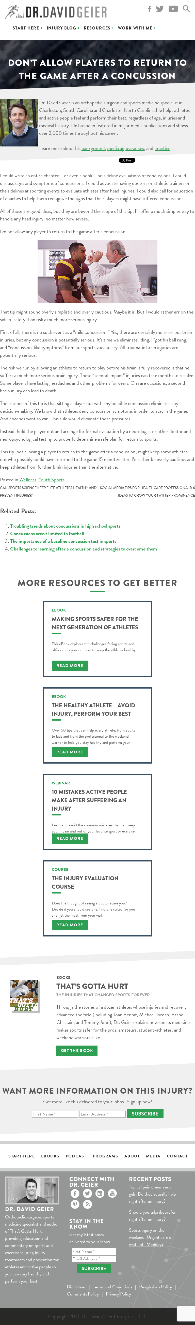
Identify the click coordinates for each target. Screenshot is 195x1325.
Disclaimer (76, 1286)
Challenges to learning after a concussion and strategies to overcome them (83, 549)
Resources (97, 28)
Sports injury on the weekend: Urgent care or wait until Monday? (151, 1237)
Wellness (27, 479)
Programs (105, 1156)
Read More (69, 666)
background (93, 148)
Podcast (76, 1156)
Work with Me (135, 28)
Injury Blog (61, 28)
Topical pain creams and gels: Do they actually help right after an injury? (152, 1193)
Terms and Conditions (112, 1286)
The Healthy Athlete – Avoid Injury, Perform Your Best (93, 709)
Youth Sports (51, 479)
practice (162, 148)
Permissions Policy (155, 1286)
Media (153, 1156)
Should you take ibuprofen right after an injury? (152, 1216)
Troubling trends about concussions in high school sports (65, 526)
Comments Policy (83, 1293)
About (132, 1156)
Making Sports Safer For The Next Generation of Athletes (95, 623)
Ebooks (50, 1156)
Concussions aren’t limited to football (47, 533)
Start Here (26, 28)
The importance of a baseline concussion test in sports (63, 541)
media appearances (125, 148)
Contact (177, 1156)
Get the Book (77, 1051)
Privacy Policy (118, 1293)
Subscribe (145, 1114)
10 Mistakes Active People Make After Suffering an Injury (89, 800)
